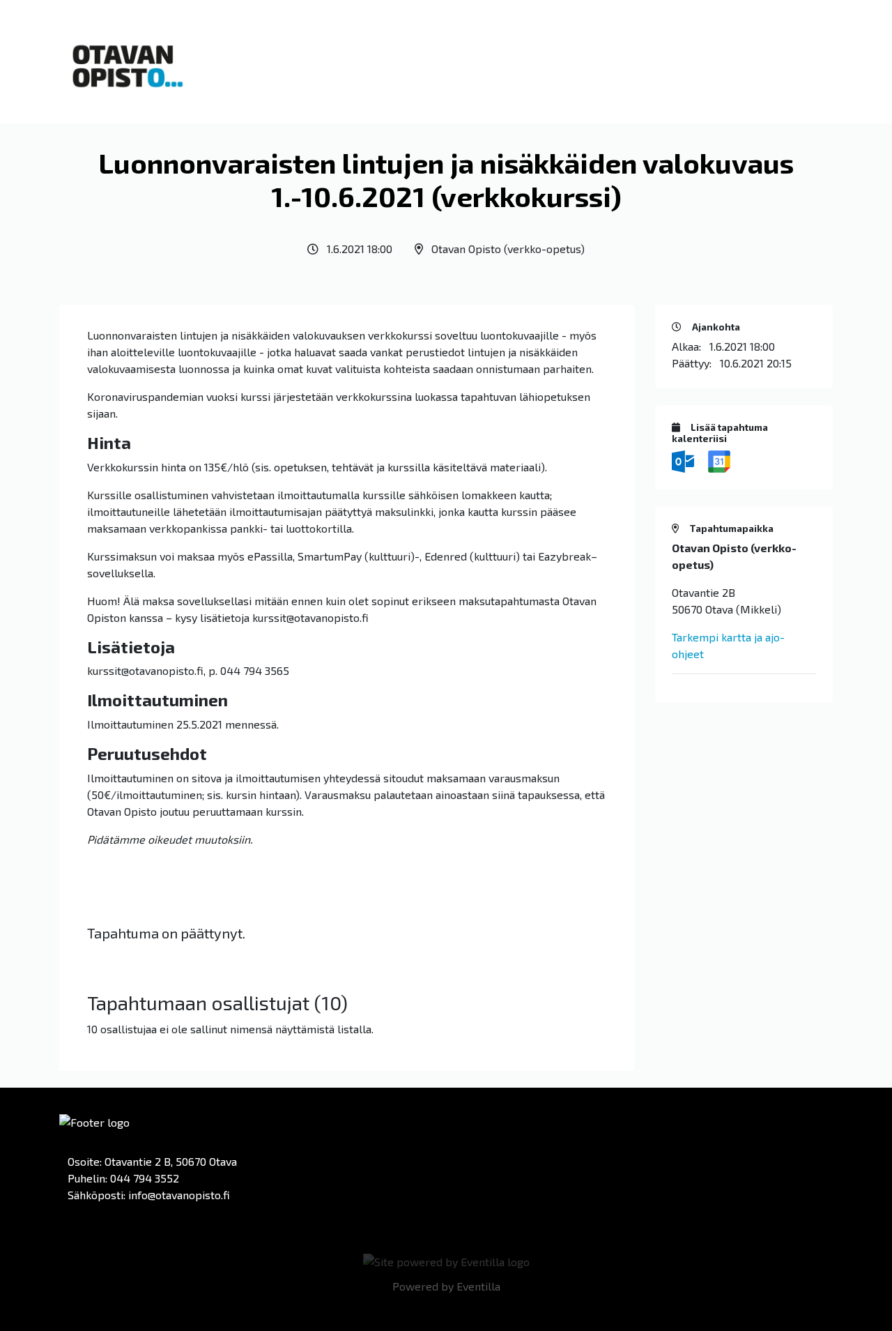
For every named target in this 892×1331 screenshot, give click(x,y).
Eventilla (478, 1286)
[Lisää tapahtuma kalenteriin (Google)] (719, 459)
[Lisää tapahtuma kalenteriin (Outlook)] (684, 459)
